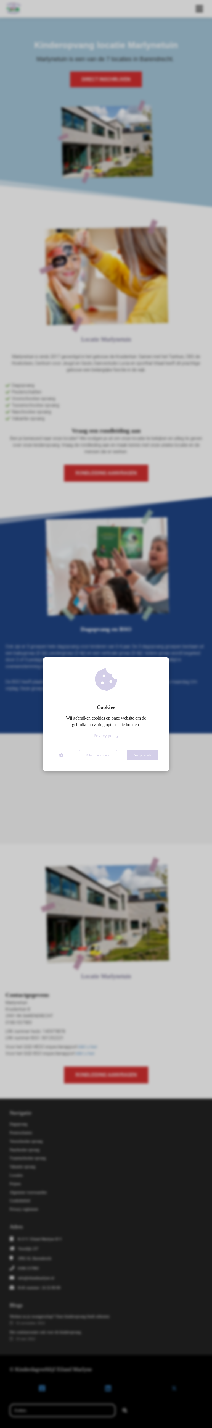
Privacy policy (106, 735)
